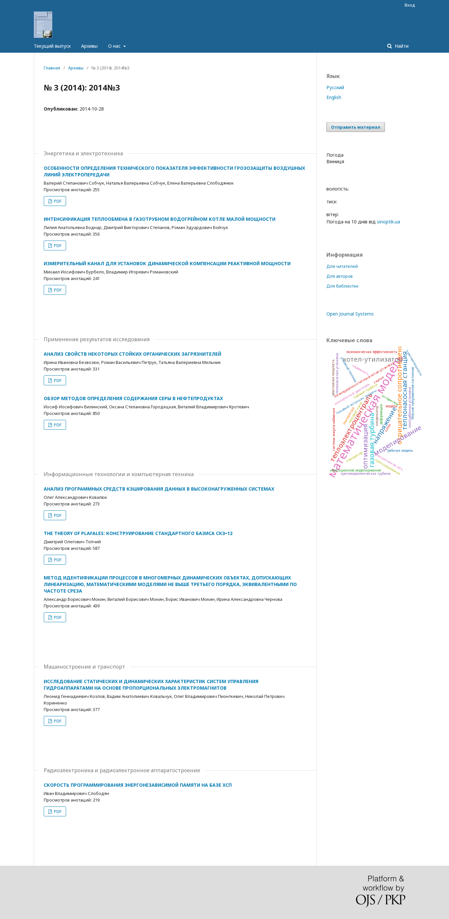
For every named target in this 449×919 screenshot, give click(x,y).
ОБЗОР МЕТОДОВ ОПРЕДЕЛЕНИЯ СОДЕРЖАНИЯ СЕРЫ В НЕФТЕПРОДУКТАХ (133, 398)
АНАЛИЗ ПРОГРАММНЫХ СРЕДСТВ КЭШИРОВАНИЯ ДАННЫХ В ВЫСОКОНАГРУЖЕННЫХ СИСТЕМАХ (159, 489)
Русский (335, 87)
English (333, 97)
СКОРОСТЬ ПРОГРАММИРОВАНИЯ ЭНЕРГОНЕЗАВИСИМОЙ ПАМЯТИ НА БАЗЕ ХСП (138, 785)
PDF (57, 201)
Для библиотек (342, 286)
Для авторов (339, 276)
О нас (115, 46)
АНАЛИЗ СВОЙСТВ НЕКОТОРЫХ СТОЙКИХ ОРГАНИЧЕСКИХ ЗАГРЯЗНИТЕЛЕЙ (132, 354)
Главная (52, 68)
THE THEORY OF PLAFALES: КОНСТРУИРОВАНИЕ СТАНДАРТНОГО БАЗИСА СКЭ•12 (138, 533)
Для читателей (342, 266)
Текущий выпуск (52, 46)
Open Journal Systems (350, 314)
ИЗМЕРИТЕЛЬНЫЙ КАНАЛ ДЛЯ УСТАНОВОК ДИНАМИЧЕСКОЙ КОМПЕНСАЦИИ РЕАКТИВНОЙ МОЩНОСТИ (167, 263)
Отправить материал (355, 127)
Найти (401, 46)
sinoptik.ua (388, 221)
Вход (410, 5)
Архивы (89, 46)
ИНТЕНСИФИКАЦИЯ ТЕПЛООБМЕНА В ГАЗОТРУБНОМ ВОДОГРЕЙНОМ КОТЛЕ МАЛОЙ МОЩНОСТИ (159, 219)
